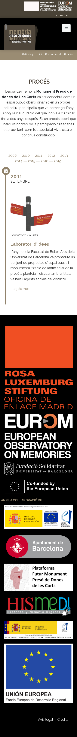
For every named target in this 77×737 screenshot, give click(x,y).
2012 (51, 156)
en (67, 15)
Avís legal (45, 720)
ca (55, 15)
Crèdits (63, 720)
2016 (44, 161)
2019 (57, 161)
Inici (39, 54)
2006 (12, 156)
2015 (31, 161)
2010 (26, 156)
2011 (38, 156)
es (61, 15)
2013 (64, 156)
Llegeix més (20, 289)
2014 (18, 161)
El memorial (53, 54)
